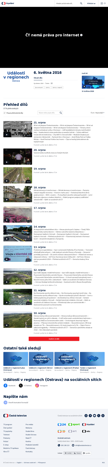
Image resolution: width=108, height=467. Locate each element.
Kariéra (28, 441)
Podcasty (6, 438)
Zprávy (48, 87)
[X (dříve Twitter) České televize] (98, 415)
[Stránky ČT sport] (74, 425)
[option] (68, 453)
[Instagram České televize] (86, 415)
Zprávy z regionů (57, 87)
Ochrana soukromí (30, 463)
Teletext (6, 435)
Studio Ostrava (31, 435)
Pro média (29, 424)
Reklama (29, 428)
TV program (7, 424)
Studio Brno (30, 431)
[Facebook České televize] (90, 415)
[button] (93, 83)
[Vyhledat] (60, 112)
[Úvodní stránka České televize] (15, 415)
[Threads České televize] (103, 415)
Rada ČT (29, 438)
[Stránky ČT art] (72, 432)
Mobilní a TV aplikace (11, 448)
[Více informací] (81, 35)
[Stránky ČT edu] (86, 432)
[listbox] (77, 453)
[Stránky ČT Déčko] (61, 432)
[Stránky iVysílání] (88, 425)
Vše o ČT (6, 451)
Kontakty (29, 451)
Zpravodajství (39, 87)
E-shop (6, 445)
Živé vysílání (7, 428)
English (19, 463)
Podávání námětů (32, 445)
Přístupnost (42, 463)
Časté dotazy (30, 448)
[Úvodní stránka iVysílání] (10, 3)
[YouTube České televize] (94, 415)
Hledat (81, 3)
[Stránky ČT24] (62, 425)
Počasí (5, 441)
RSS (103, 463)
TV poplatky (7, 431)
